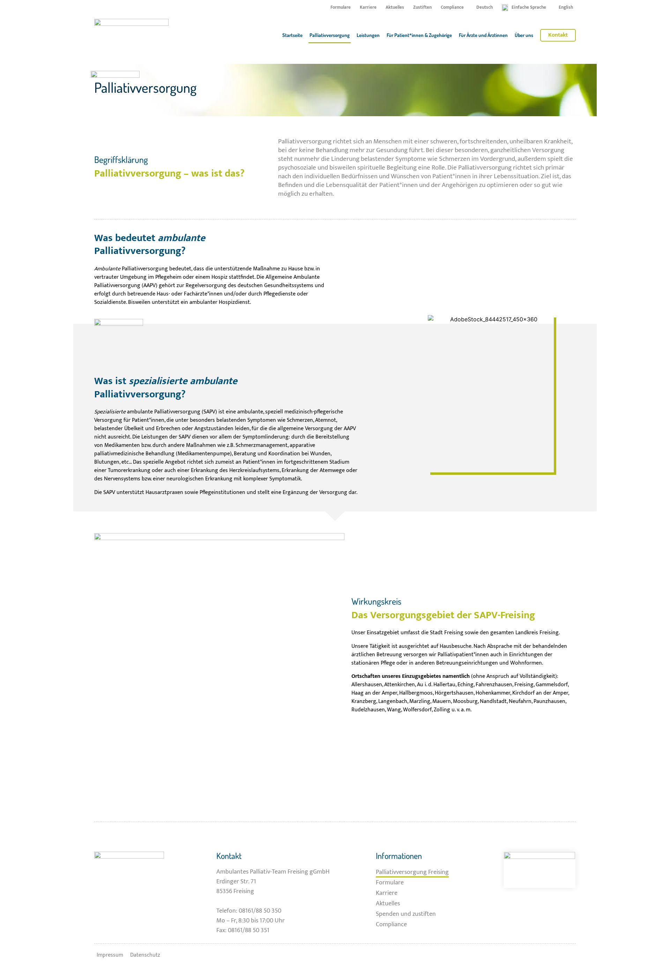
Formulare (340, 7)
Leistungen (368, 35)
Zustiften (422, 7)
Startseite (292, 35)
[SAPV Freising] (131, 35)
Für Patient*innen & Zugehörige (419, 35)
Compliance (452, 7)
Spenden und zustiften (406, 914)
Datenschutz (145, 955)
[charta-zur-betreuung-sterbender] (539, 870)
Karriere (368, 7)
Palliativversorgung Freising (412, 872)
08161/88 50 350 (260, 911)
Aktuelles (395, 7)
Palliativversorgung (330, 35)
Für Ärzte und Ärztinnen (483, 35)
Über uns (524, 35)
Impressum (110, 955)
